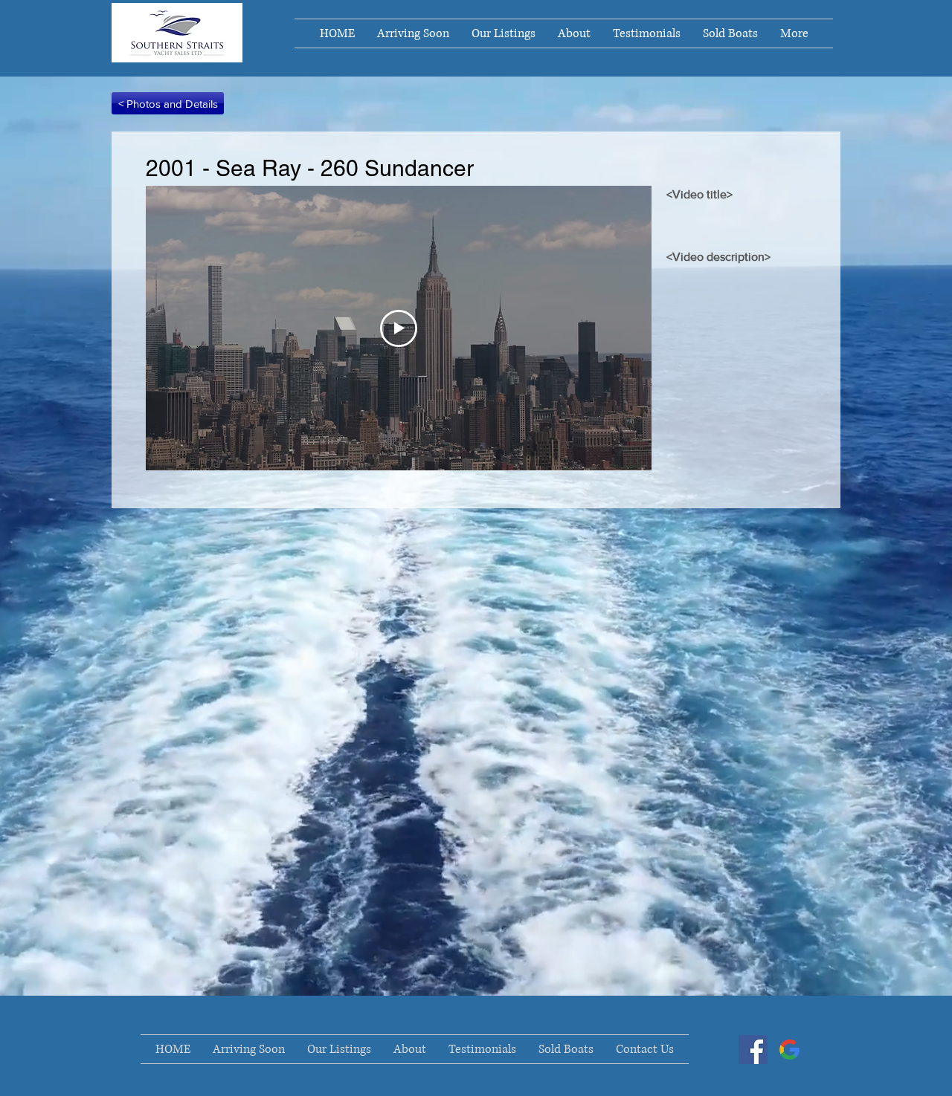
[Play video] (398, 328)
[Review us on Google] (789, 1049)
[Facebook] (753, 1049)
